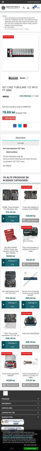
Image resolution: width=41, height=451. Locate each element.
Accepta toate (31, 448)
